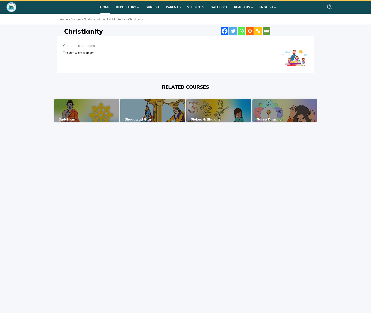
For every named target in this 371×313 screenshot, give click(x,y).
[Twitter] (233, 31)
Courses (75, 19)
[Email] (266, 31)
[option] (86, 110)
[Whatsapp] (241, 31)
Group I (103, 19)
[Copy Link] (258, 31)
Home (64, 19)
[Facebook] (224, 31)
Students (90, 19)
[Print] (250, 31)
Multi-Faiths (118, 19)
